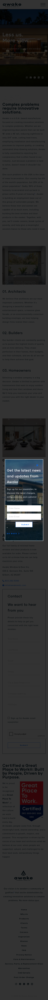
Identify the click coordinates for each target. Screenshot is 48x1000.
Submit (25, 524)
